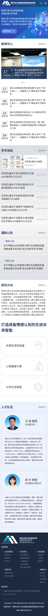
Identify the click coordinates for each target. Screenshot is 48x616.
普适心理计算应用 (25, 567)
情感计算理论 (24, 555)
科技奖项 (40, 555)
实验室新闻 (43, 579)
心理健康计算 (24, 561)
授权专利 (40, 561)
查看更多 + (42, 44)
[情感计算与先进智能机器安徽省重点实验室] (18, 3)
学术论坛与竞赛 (9, 576)
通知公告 (42, 582)
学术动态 (42, 576)
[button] (24, 36)
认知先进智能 (24, 564)
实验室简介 (8, 555)
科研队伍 (7, 561)
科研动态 (42, 573)
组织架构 (7, 558)
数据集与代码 (9, 573)
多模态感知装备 (24, 558)
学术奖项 (40, 558)
